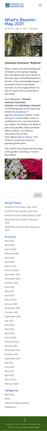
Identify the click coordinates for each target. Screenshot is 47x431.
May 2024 (9, 257)
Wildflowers (10, 407)
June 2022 (9, 324)
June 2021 (9, 366)
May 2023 (9, 291)
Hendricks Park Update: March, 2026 (23, 215)
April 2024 (9, 261)
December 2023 (12, 274)
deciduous (19, 114)
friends (10, 28)
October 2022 (11, 312)
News (7, 398)
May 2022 (9, 329)
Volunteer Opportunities (17, 402)
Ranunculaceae (18, 111)
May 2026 (9, 240)
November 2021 (12, 350)
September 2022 (13, 316)
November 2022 (12, 308)
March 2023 (10, 299)
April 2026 (9, 245)
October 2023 (11, 282)
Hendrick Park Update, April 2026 (21, 211)
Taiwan (28, 137)
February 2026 (12, 253)
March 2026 (10, 249)
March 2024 (10, 266)
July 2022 (9, 320)
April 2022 (9, 333)
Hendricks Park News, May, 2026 (21, 207)
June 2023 (9, 287)
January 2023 (11, 303)
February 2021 (12, 383)
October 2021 (11, 354)
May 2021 (9, 371)
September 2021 (13, 358)
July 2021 (9, 362)
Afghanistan (16, 137)
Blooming (33, 28)
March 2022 (10, 337)
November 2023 (12, 278)
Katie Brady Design (31, 427)
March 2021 (10, 379)
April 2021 (9, 375)
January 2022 (11, 345)
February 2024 (12, 270)
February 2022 (12, 341)
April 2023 (9, 295)
